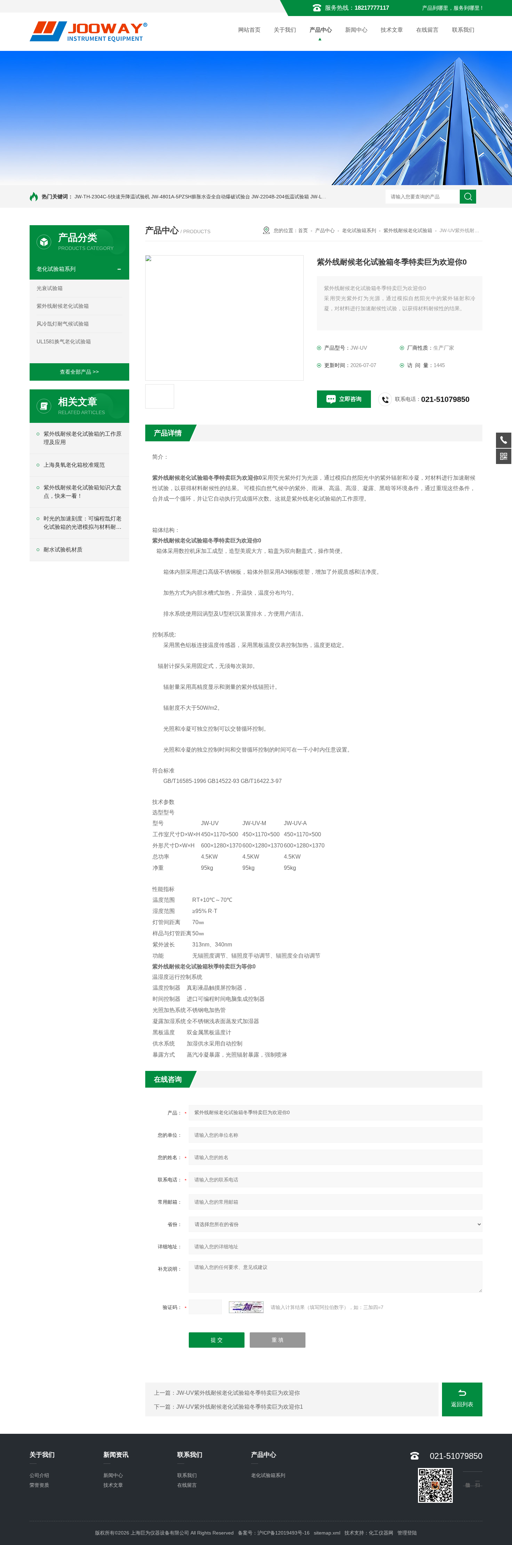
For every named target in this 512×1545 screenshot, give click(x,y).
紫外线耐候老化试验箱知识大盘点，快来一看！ (83, 492)
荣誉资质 (39, 1485)
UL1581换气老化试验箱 (64, 341)
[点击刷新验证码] (246, 1307)
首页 (303, 230)
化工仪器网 (381, 1533)
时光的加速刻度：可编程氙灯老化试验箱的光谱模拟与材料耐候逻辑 (83, 523)
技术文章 (392, 30)
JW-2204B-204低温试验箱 (280, 196)
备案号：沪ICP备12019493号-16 (274, 1533)
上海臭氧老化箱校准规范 (74, 465)
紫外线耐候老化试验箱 (63, 306)
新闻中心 (356, 30)
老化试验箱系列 (56, 269)
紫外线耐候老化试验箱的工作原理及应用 (83, 438)
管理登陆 (407, 1533)
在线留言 (427, 30)
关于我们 (285, 30)
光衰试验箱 (50, 288)
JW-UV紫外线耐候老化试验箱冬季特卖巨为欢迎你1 (239, 1407)
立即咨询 (350, 399)
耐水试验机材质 (63, 550)
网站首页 (249, 30)
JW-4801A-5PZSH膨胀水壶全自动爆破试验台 (200, 196)
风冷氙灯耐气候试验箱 (63, 324)
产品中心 (321, 30)
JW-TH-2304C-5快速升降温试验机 (112, 196)
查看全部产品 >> (79, 372)
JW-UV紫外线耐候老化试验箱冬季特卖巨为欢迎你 (238, 1393)
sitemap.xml (327, 1533)
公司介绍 (39, 1475)
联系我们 (463, 30)
